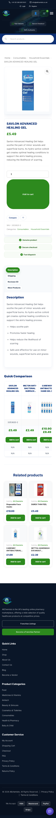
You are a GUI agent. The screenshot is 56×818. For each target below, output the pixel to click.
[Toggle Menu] (51, 13)
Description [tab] (13, 270)
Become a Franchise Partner (28, 632)
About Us (6, 660)
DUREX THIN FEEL (39, 504)
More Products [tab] (14, 288)
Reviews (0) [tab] (13, 282)
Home (7, 58)
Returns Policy (8, 771)
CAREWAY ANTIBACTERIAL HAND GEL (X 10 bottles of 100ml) (47, 388)
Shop (4, 655)
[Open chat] (50, 811)
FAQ (4, 756)
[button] (47, 71)
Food (4, 690)
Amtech (5, 700)
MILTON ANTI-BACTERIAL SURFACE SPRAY (30, 388)
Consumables (19, 58)
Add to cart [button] (14, 440)
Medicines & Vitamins (11, 695)
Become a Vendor (10, 675)
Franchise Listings (28, 624)
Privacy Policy (8, 761)
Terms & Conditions (10, 766)
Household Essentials (39, 58)
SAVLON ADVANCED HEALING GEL (12, 388)
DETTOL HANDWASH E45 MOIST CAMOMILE (40, 550)
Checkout (6, 751)
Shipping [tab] (11, 276)
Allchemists (15, 792)
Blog (4, 670)
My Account (7, 740)
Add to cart (27, 194)
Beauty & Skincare (10, 705)
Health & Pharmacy (10, 720)
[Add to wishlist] (23, 217)
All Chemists (18, 501)
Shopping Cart (8, 745)
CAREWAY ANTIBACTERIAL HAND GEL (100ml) (14, 550)
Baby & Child (7, 725)
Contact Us (7, 665)
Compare (13, 218)
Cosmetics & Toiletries (11, 710)
